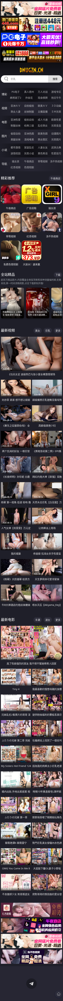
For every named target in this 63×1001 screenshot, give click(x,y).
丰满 (37, 619)
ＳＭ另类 (56, 111)
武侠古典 (56, 147)
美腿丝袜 (15, 139)
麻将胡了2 (15, 97)
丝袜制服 (29, 111)
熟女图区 (43, 139)
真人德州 (29, 91)
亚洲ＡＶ (15, 105)
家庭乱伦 (29, 147)
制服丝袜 (15, 125)
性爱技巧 (56, 153)
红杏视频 (15, 167)
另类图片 (56, 139)
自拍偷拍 (29, 105)
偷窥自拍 (15, 133)
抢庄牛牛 (56, 97)
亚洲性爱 (15, 119)
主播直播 (43, 111)
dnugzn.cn (31, 70)
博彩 (4, 94)
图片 (4, 136)
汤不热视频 (56, 161)
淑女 (47, 619)
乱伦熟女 (43, 125)
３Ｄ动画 (56, 105)
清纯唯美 (29, 139)
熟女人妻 (15, 111)
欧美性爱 (56, 119)
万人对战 (43, 91)
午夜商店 (29, 161)
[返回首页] (58, 994)
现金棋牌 (43, 97)
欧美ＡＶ (43, 105)
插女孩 (15, 161)
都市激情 (15, 147)
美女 (37, 330)
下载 (57, 274)
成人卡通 (43, 119)
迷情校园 (15, 153)
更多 (57, 330)
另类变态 (56, 125)
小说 (4, 150)
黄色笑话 (43, 153)
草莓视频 (43, 161)
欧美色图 (43, 133)
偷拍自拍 (29, 119)
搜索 (55, 79)
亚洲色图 (29, 133)
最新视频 (8, 330)
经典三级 (29, 125)
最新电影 (8, 619)
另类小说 (29, 153)
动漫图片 (56, 133)
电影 (4, 122)
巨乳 (47, 330)
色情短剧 (29, 167)
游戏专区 (56, 91)
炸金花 (29, 97)
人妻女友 (43, 147)
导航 (4, 164)
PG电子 (16, 91)
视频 (4, 108)
